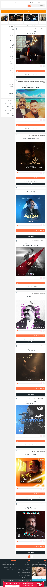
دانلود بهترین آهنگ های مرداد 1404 (7, 110)
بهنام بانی (11, 68)
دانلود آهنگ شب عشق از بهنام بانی (37, 293)
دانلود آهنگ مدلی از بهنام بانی (38, 28)
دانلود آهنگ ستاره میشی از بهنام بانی (37, 188)
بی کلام (12, 43)
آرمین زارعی (11, 56)
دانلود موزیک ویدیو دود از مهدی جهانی (9, 567)
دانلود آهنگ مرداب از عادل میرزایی (40, 562)
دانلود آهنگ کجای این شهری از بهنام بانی (36, 504)
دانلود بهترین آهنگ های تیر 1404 (7, 112)
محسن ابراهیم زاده (10, 96)
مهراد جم (11, 91)
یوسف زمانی (11, 86)
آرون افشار (11, 63)
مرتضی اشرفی (11, 93)
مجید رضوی (11, 95)
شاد (12, 37)
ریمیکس (11, 35)
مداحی (27, 2)
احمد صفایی (11, 61)
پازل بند (12, 72)
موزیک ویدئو (22, 2)
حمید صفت (11, 84)
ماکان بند (11, 88)
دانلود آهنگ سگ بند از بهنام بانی (38, 451)
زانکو (12, 79)
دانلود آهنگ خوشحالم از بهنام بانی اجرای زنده (36, 240)
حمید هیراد (11, 81)
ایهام (12, 60)
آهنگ (32, 2)
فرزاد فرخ (11, 75)
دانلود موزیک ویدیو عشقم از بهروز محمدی (9, 564)
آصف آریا (11, 65)
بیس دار (11, 31)
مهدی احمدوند (10, 89)
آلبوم (30, 2)
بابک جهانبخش (10, 67)
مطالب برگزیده (16, 2)
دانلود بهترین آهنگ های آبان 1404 (7, 103)
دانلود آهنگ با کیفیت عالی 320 (39, 71)
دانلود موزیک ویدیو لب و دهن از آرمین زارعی (8, 562)
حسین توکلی (11, 82)
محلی (13, 45)
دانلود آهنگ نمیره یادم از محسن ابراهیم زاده (39, 564)
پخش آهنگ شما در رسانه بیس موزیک (22, 11)
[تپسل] (3, 581)
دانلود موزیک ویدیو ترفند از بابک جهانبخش (9, 566)
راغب (12, 77)
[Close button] (45, 566)
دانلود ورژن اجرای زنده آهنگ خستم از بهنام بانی (35, 398)
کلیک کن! (38, 579)
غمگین (12, 38)
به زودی (12, 41)
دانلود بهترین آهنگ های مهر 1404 (7, 105)
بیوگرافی (12, 44)
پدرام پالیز (11, 70)
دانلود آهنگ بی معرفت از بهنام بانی (37, 346)
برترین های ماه (11, 40)
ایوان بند (11, 58)
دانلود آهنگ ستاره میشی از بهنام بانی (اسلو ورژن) (35, 135)
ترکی (12, 33)
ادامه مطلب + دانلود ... (31, 77)
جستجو (29, 5)
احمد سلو (11, 54)
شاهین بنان (11, 74)
